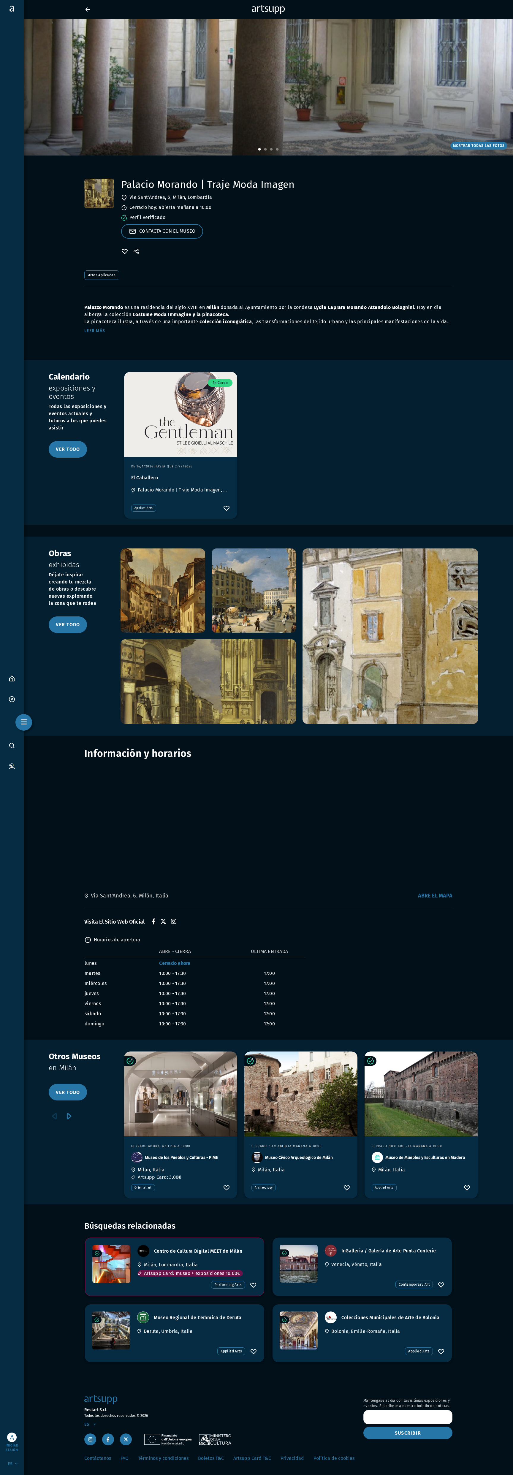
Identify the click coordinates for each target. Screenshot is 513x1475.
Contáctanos (97, 1458)
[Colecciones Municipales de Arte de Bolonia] (299, 1330)
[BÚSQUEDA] (12, 745)
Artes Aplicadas (101, 275)
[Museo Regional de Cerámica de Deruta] (111, 1330)
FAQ (125, 1458)
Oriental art (143, 1187)
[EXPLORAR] (12, 699)
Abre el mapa (435, 895)
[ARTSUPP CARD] (12, 766)
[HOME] (12, 678)
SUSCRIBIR (408, 1433)
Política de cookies (334, 1458)
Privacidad (292, 1458)
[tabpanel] (256, 87)
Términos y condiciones (163, 1458)
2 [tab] (265, 150)
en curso (220, 383)
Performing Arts (228, 1285)
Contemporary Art (414, 1284)
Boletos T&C (211, 1458)
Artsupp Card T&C (252, 1458)
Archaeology (264, 1187)
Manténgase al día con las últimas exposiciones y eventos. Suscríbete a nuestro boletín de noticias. (406, 1403)
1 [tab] (259, 150)
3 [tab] (271, 150)
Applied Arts (143, 508)
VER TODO (68, 449)
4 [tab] (277, 150)
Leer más (94, 330)
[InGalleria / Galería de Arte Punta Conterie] (299, 1264)
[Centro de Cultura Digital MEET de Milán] (111, 1264)
